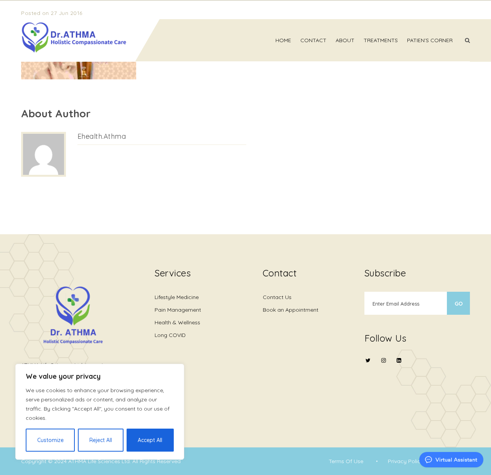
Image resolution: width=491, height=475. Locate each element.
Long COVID (170, 335)
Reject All (100, 440)
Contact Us (277, 297)
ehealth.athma (101, 136)
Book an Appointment (290, 309)
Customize (50, 440)
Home (283, 40)
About (345, 40)
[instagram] (383, 365)
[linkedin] (399, 360)
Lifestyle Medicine (177, 297)
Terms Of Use (346, 461)
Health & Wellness (177, 322)
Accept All (150, 440)
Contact (313, 40)
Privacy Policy (405, 461)
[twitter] (368, 365)
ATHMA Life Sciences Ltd (99, 461)
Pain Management (178, 309)
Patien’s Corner (430, 40)
